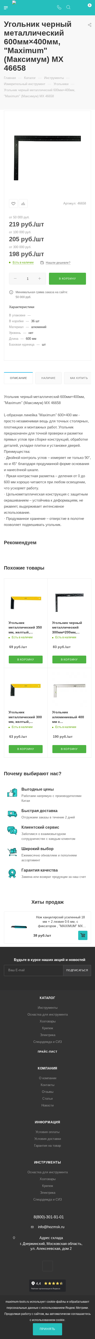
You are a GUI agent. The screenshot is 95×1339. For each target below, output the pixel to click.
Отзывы (47, 1092)
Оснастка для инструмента (48, 1014)
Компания (47, 1068)
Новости (47, 1105)
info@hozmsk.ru (51, 1227)
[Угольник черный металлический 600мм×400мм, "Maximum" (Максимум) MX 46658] (47, 154)
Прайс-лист (47, 1051)
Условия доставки (47, 1139)
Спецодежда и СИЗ (47, 1042)
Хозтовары (48, 1021)
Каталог (47, 998)
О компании (47, 1078)
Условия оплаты (47, 1132)
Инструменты (47, 1007)
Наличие (48, 378)
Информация (47, 1122)
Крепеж (47, 1028)
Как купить (79, 378)
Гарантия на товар (47, 1145)
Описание (18, 378)
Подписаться (77, 970)
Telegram (47, 1266)
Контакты (47, 1085)
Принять (48, 1329)
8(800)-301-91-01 (49, 1217)
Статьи (47, 1098)
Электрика (47, 1035)
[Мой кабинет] (77, 8)
